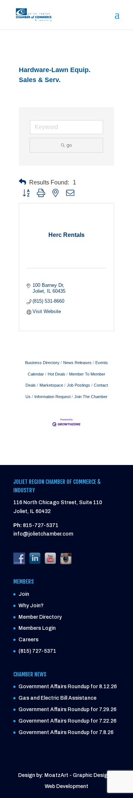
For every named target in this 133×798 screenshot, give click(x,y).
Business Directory (42, 362)
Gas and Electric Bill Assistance (57, 698)
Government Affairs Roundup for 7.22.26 (67, 721)
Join (23, 594)
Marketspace (51, 385)
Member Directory (40, 617)
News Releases (77, 362)
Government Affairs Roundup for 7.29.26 (67, 709)
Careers (28, 639)
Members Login (37, 628)
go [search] (69, 145)
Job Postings (78, 385)
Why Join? (31, 605)
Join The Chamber (91, 396)
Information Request (52, 396)
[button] (22, 182)
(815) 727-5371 (37, 651)
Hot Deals (56, 374)
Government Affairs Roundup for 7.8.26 (65, 732)
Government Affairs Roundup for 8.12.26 (67, 686)
